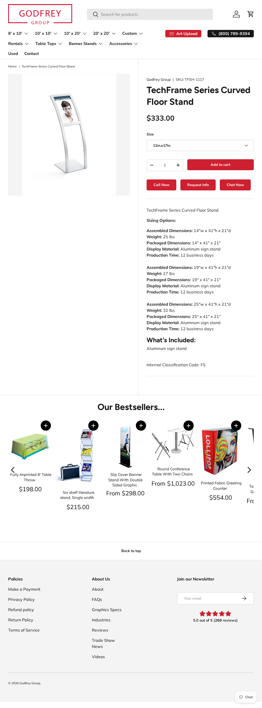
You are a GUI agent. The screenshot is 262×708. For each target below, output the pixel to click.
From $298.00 (125, 493)
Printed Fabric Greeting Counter (221, 486)
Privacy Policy (21, 599)
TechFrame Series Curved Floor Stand (48, 66)
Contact (31, 53)
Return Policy (20, 619)
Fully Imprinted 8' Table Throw (30, 477)
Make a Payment (24, 589)
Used (13, 53)
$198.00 (30, 489)
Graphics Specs (107, 609)
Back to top (131, 551)
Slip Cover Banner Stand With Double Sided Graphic (125, 479)
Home (12, 66)
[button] (46, 425)
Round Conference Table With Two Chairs (172, 471)
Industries (101, 619)
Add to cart (220, 164)
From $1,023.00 (173, 483)
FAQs (97, 599)
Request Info (198, 184)
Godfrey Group (159, 79)
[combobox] (150, 14)
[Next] (249, 470)
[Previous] (13, 470)
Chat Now (235, 184)
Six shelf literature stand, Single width (77, 495)
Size (150, 134)
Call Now (161, 184)
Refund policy (21, 609)
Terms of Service (24, 630)
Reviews (100, 630)
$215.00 (78, 507)
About (98, 589)
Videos (98, 656)
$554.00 (220, 497)
